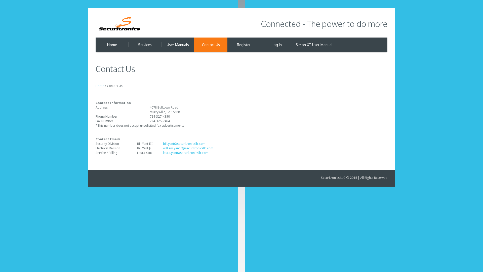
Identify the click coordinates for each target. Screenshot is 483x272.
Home (100, 86)
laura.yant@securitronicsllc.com (186, 153)
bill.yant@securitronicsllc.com (184, 144)
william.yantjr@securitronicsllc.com (188, 148)
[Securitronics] (119, 24)
